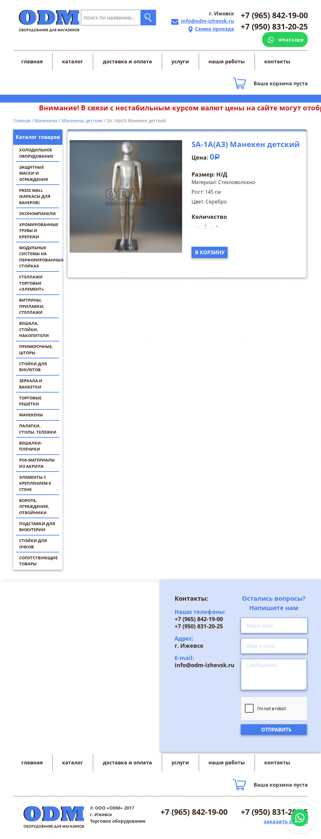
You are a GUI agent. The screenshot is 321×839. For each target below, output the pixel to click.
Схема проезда (214, 28)
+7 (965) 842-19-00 (274, 15)
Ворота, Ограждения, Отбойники (34, 506)
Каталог (72, 61)
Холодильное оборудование (36, 153)
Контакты (277, 61)
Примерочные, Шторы (36, 350)
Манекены (31, 415)
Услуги (180, 61)
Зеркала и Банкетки (30, 384)
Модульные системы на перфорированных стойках (40, 257)
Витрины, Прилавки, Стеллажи (32, 306)
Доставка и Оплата (127, 61)
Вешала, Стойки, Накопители (34, 329)
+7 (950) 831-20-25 (274, 26)
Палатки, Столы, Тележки (37, 429)
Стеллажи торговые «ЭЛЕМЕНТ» (31, 283)
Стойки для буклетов (33, 367)
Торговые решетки (30, 401)
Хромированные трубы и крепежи (38, 231)
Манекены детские (82, 121)
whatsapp (291, 40)
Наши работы (226, 61)
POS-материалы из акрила (37, 463)
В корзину (209, 252)
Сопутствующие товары (38, 561)
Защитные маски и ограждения (33, 173)
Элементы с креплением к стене (35, 483)
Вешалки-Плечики (30, 446)
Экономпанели (37, 213)
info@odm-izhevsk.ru (207, 21)
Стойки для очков (33, 544)
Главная (32, 61)
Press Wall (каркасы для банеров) (34, 196)
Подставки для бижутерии (37, 527)
